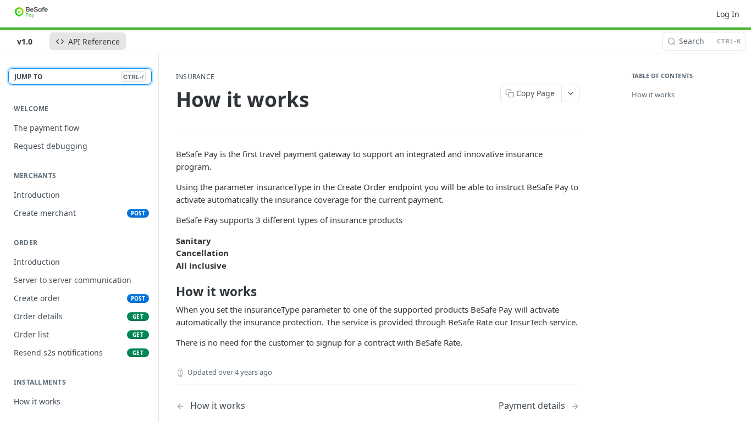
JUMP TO (78, 76)
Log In (727, 14)
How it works (653, 94)
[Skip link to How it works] (168, 291)
